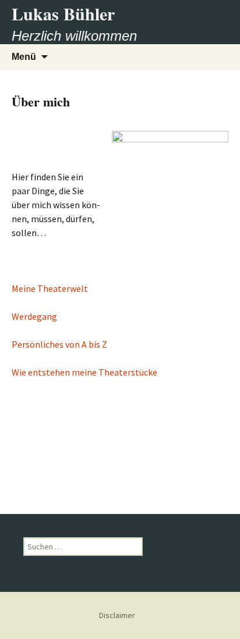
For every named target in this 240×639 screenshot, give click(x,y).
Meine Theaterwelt (50, 288)
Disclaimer (117, 615)
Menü (24, 57)
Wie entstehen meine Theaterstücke (84, 372)
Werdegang (34, 316)
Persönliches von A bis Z (59, 344)
